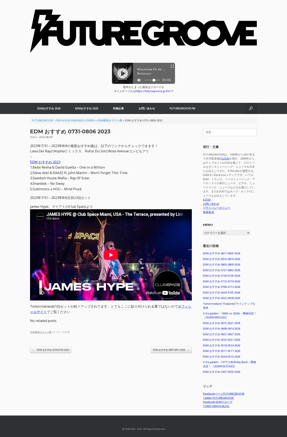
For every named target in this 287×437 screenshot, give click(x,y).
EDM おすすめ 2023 (45, 162)
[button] (251, 108)
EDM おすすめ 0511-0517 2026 (221, 351)
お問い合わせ (147, 108)
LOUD (225, 158)
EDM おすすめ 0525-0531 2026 (221, 340)
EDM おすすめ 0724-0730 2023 (50, 349)
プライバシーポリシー (216, 208)
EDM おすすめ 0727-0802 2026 (221, 270)
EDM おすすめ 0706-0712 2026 (221, 287)
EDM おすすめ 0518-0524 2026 (221, 345)
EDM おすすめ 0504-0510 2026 (221, 356)
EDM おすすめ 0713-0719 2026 (221, 281)
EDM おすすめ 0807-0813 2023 (171, 349)
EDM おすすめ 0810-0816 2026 (221, 259)
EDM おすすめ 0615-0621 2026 (221, 323)
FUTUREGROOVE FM (182, 108)
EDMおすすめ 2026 (49, 108)
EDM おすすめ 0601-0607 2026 (221, 334)
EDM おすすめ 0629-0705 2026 (221, 292)
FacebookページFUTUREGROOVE (224, 393)
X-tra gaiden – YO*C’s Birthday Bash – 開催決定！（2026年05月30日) (229, 364)
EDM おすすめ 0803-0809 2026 (221, 264)
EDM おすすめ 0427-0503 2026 (221, 372)
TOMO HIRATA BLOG (216, 406)
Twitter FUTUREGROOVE (218, 398)
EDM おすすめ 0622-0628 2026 (221, 298)
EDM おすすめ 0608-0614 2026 (221, 328)
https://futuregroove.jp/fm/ (153, 91)
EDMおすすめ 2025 (86, 108)
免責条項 (208, 212)
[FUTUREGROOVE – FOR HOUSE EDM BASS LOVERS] (143, 33)
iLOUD (207, 199)
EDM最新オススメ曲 (40, 332)
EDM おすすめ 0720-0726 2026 (221, 275)
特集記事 (118, 108)
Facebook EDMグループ (217, 402)
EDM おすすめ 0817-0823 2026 (221, 253)
